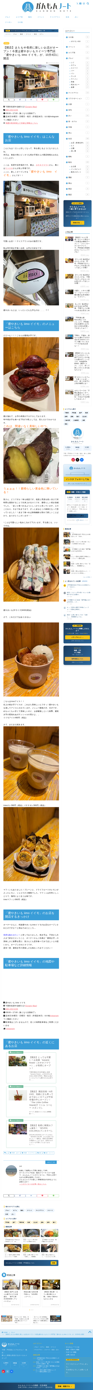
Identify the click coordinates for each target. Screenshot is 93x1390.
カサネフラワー (42, 165)
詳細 (53, 1263)
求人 (78, 133)
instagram (10, 1029)
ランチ (79, 76)
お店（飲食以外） (79, 143)
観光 (30, 17)
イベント (40, 17)
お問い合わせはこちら (77, 640)
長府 (40, 1152)
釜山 (78, 183)
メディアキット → (77, 637)
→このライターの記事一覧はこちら (32, 1184)
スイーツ (50, 1210)
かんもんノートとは (72, 1347)
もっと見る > (87, 577)
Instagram (54, 1016)
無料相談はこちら (77, 659)
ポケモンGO (79, 41)
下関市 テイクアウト (29, 1152)
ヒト (79, 145)
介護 (78, 104)
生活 (67, 17)
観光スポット (79, 172)
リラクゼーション (78, 98)
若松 (66, 424)
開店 (78, 195)
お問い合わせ (80, 520)
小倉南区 (76, 420)
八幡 (83, 420)
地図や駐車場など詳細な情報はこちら (22, 123)
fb (82, 460)
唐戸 (14, 1222)
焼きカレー (79, 84)
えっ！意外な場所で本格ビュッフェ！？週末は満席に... (78, 608)
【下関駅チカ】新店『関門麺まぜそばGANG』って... (79, 601)
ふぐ (79, 62)
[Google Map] (31, 107)
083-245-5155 (12, 110)
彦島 (42, 1222)
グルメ (7, 17)
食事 (79, 87)
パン (79, 73)
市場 (78, 127)
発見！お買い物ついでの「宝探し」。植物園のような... (77, 616)
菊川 (54, 1222)
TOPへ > (54, 30)
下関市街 (21, 1222)
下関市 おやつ (15, 1152)
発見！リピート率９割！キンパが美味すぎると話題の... (79, 593)
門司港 (7, 1222)
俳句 (78, 110)
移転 (78, 156)
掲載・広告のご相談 (72, 1349)
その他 (20, 22)
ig (73, 460)
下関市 (67, 412)
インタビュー (79, 169)
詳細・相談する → (65, 1386)
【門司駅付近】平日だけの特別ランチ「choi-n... (79, 586)
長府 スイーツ (49, 1152)
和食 (79, 82)
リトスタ (9, 168)
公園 (79, 148)
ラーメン (79, 79)
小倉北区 (67, 420)
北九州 (35, 1222)
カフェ (42, 34)
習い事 (79, 151)
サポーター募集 (70, 1352)
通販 (78, 177)
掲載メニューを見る (77, 662)
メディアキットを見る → (77, 516)
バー (79, 71)
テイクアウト (55, 17)
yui (6, 1152)
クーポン (8, 22)
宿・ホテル (78, 121)
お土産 (79, 166)
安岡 (48, 1222)
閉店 (78, 189)
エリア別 (19, 17)
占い (76, 17)
